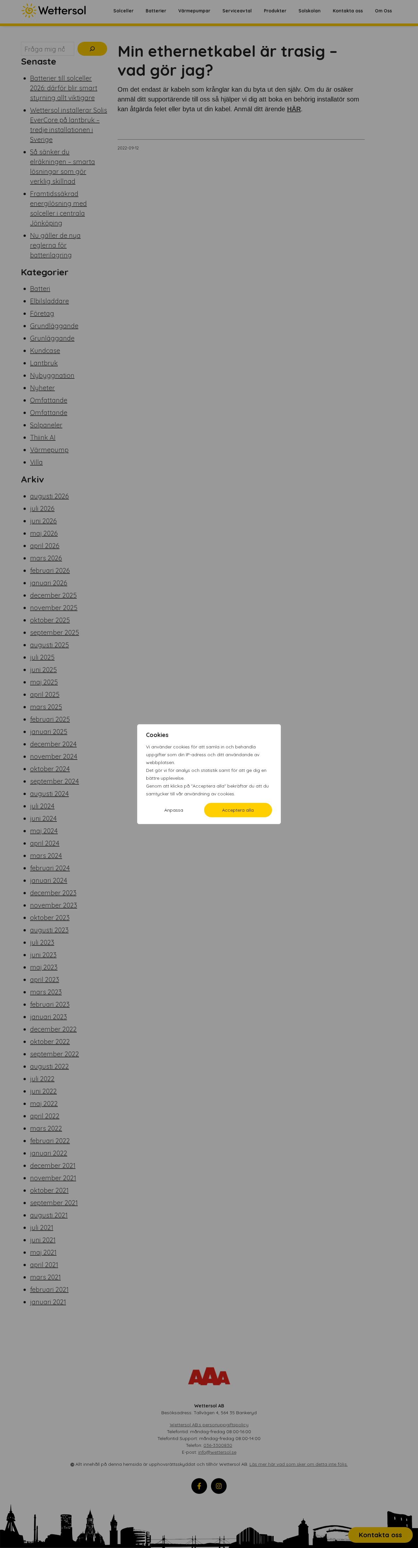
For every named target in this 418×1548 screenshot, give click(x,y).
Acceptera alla (238, 810)
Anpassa (173, 810)
